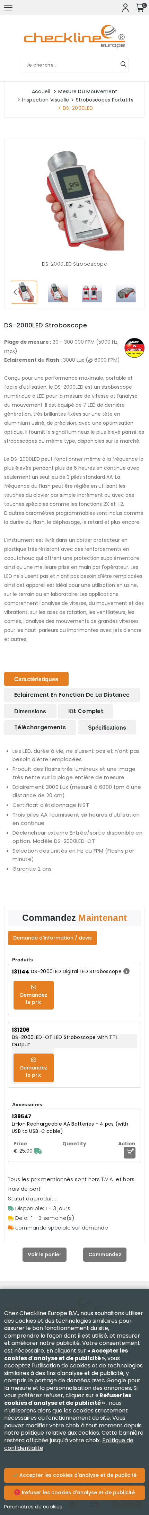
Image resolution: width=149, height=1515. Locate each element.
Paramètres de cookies (33, 1506)
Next (134, 292)
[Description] (126, 971)
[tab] (36, 679)
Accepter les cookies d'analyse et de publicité (77, 1475)
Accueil (41, 91)
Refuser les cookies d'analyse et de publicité (77, 1492)
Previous (15, 292)
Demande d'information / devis (52, 937)
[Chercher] (123, 65)
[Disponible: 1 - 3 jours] (38, 1150)
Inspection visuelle (45, 99)
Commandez (104, 1254)
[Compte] (125, 7)
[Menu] (8, 7)
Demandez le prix (33, 999)
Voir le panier (44, 1254)
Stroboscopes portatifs (104, 99)
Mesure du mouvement (87, 91)
